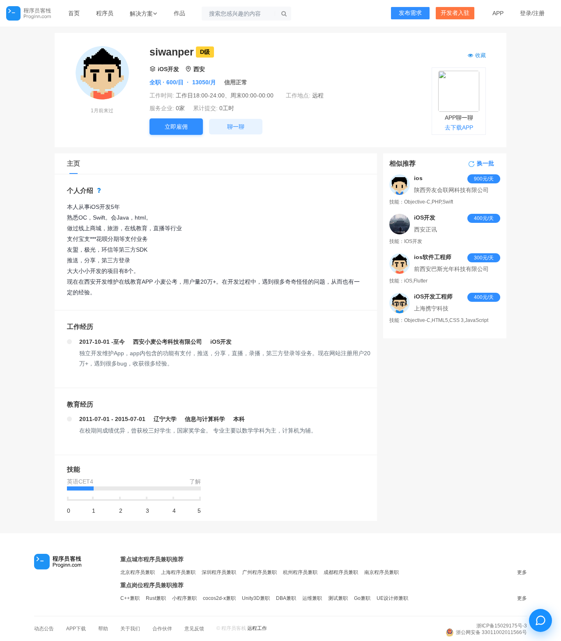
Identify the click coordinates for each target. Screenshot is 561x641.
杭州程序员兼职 (300, 572)
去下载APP (459, 127)
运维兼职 (312, 598)
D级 (205, 52)
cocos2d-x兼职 (219, 598)
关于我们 (130, 628)
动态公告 (44, 628)
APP (498, 13)
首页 (74, 13)
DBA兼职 (286, 598)
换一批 (485, 164)
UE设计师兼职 (392, 598)
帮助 (103, 628)
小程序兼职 (184, 598)
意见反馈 (194, 628)
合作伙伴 (162, 628)
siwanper (171, 52)
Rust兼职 (156, 598)
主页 (73, 163)
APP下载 (76, 628)
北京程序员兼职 (137, 572)
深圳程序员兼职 (219, 572)
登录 (525, 13)
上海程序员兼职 (178, 572)
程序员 (104, 13)
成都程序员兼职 (341, 572)
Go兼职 (362, 598)
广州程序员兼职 (259, 572)
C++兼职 (130, 598)
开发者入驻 (455, 13)
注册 (539, 13)
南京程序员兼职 (381, 572)
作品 (179, 13)
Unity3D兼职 (256, 598)
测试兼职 (338, 598)
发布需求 (410, 13)
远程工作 (257, 628)
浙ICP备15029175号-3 (501, 625)
